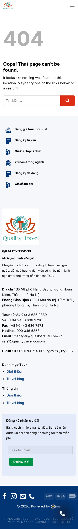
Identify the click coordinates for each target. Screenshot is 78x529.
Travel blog (15, 379)
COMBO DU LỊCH (47, 521)
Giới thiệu (14, 371)
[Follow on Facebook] (4, 496)
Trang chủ (12, 518)
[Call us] (32, 496)
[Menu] (72, 5)
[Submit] (67, 100)
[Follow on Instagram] (14, 496)
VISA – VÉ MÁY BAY (20, 521)
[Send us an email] (23, 496)
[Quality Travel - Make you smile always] (15, 5)
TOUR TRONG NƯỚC (36, 518)
